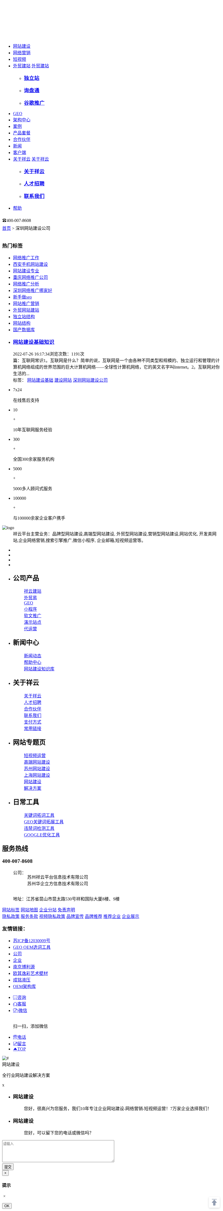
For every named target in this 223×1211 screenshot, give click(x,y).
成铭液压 (21, 980)
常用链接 (32, 728)
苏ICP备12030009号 (31, 940)
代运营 (30, 628)
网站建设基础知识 (33, 342)
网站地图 (29, 910)
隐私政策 (11, 916)
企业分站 (48, 910)
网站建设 (21, 46)
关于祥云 (21, 159)
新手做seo (22, 297)
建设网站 (63, 380)
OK (7, 1206)
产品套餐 (21, 133)
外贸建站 (21, 66)
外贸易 (30, 597)
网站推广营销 (26, 303)
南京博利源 (24, 967)
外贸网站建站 (26, 310)
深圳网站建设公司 (90, 380)
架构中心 (21, 120)
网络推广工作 (26, 257)
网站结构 (21, 323)
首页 (6, 228)
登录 (42, 220)
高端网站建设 (37, 762)
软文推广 (32, 615)
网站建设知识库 (39, 669)
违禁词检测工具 (39, 828)
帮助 (17, 208)
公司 (17, 953)
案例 (17, 126)
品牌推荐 (93, 916)
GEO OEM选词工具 (32, 947)
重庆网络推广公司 (30, 277)
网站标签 (11, 910)
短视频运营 (35, 755)
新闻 (17, 146)
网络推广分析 (26, 284)
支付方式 (32, 722)
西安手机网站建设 (30, 264)
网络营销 (21, 52)
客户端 (19, 152)
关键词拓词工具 (39, 815)
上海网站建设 (37, 775)
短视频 (19, 59)
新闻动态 (32, 655)
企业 (17, 960)
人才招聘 (32, 702)
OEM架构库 (24, 986)
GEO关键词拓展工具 (44, 822)
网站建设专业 (26, 271)
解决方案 (32, 788)
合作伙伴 (21, 139)
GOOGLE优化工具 (42, 835)
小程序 (30, 609)
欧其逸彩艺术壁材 (30, 973)
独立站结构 (24, 316)
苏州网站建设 (37, 768)
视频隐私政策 (52, 916)
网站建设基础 (40, 380)
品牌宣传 (75, 916)
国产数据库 (24, 329)
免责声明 (66, 910)
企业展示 (130, 916)
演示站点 (32, 622)
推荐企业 (112, 916)
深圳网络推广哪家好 (32, 290)
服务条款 (29, 916)
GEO (17, 113)
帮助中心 (32, 662)
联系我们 (32, 715)
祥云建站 (32, 591)
